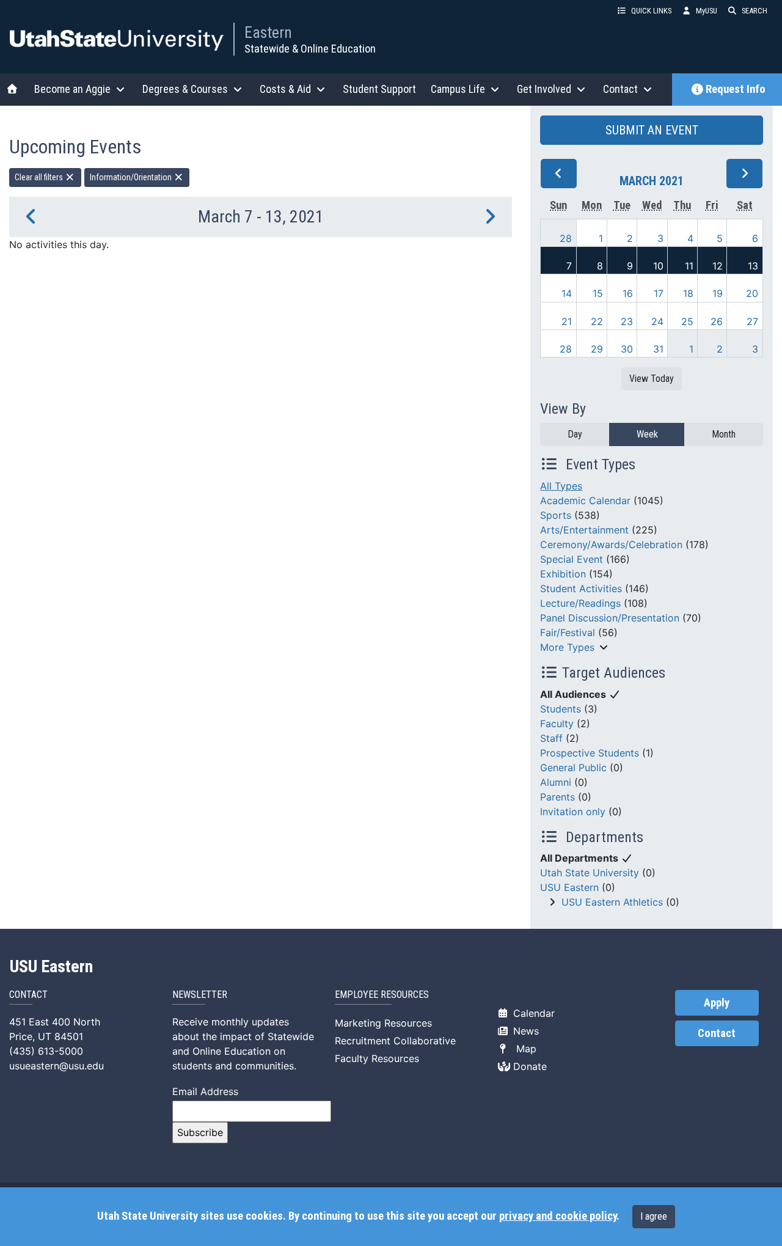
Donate (528, 1066)
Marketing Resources (383, 1023)
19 (717, 293)
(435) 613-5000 (46, 1051)
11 (689, 266)
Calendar (532, 1013)
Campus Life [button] (458, 88)
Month (724, 434)
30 (627, 349)
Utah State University (589, 873)
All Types (561, 486)
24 (657, 321)
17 (658, 293)
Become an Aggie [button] (72, 88)
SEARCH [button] (754, 10)
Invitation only (572, 811)
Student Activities (581, 588)
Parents (557, 797)
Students (560, 709)
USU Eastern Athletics (612, 902)
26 (717, 321)
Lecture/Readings (580, 603)
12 (717, 266)
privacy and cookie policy (557, 1216)
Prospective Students (589, 753)
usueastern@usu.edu (56, 1066)
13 (753, 266)
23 (627, 321)
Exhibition (563, 574)
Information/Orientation (132, 177)
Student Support (379, 88)
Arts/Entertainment (584, 530)
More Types (567, 647)
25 (687, 321)
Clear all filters (40, 177)
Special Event (571, 559)
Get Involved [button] (544, 88)
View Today (651, 378)
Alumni (555, 782)
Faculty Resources (377, 1058)
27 (752, 321)
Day (575, 434)
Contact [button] (620, 88)
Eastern (268, 32)
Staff (551, 738)
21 (566, 321)
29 (597, 349)
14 (566, 293)
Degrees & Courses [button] (185, 88)
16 (628, 293)
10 (658, 266)
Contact (717, 1033)
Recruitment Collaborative (395, 1041)
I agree (653, 1216)
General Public (573, 767)
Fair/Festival (567, 632)
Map (523, 1049)
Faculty (557, 723)
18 (688, 293)
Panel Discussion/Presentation (609, 618)
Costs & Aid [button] (285, 88)
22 (597, 321)
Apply (716, 1003)
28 (566, 238)
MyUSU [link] (706, 10)
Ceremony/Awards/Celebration (611, 544)
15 (598, 293)
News (524, 1031)
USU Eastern (569, 887)
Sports (555, 515)
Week (647, 434)
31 (658, 349)
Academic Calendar (585, 500)
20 (752, 293)
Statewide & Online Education (310, 48)
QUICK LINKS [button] (651, 10)
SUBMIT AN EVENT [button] (651, 130)
